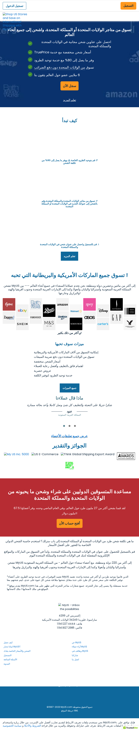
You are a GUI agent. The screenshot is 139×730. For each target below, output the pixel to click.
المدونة (7, 663)
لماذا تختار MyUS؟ (12, 646)
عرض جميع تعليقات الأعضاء (69, 436)
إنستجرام (73, 676)
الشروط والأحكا (32, 725)
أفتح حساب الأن (69, 523)
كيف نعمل (8, 642)
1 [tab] (64, 426)
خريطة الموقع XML (69, 710)
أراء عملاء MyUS (79, 646)
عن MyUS (76, 642)
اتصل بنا (75, 659)
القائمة (133, 13)
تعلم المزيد (69, 100)
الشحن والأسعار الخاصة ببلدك (17, 650)
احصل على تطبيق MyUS (69, 685)
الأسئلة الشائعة (10, 659)
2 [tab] (69, 426)
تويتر (72, 681)
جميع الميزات (70, 388)
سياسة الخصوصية (12, 725)
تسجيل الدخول (14, 6)
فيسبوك (72, 671)
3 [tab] (75, 426)
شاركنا (75, 655)
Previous (7, 408)
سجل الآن (69, 86)
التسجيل (128, 6)
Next (131, 408)
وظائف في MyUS (80, 650)
